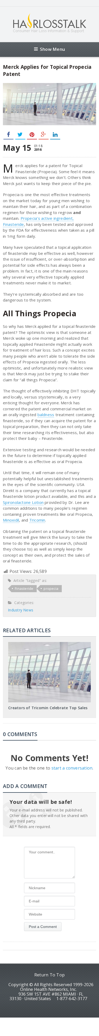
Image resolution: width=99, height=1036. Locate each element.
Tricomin (37, 520)
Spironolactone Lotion (23, 502)
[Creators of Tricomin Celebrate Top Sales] (49, 644)
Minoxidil (11, 520)
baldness (45, 414)
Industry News (20, 609)
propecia (51, 588)
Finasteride (24, 588)
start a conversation (72, 768)
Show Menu (52, 49)
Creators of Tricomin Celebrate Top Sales (47, 707)
